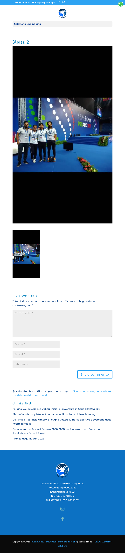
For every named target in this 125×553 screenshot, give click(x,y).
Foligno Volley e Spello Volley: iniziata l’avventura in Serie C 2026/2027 (56, 408)
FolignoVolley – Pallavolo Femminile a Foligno (53, 542)
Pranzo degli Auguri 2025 (28, 438)
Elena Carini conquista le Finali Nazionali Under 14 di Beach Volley (54, 414)
